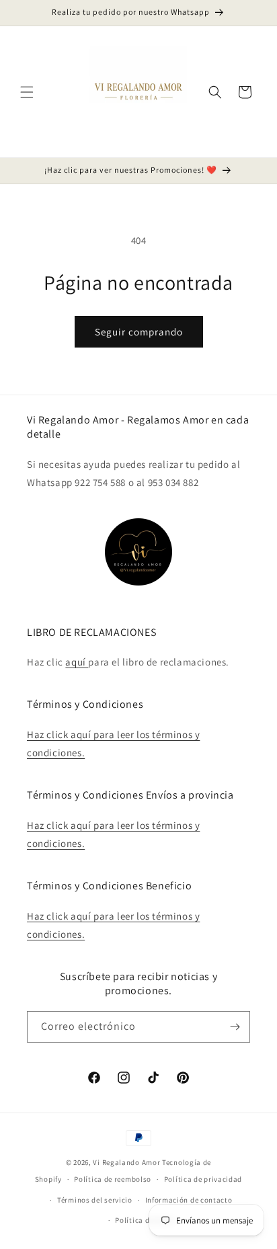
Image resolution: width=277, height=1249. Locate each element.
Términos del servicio (94, 1200)
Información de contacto (189, 1200)
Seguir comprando (139, 331)
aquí (76, 661)
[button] (27, 92)
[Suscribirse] (234, 1027)
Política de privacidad (203, 1179)
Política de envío (144, 1220)
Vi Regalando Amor (126, 1162)
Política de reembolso (112, 1179)
